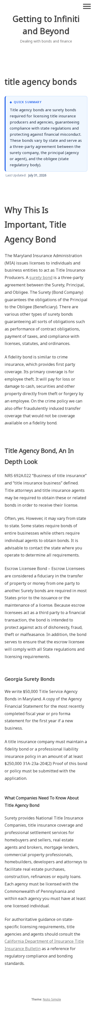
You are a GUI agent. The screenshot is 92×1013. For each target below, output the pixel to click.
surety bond (40, 277)
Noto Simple (52, 999)
